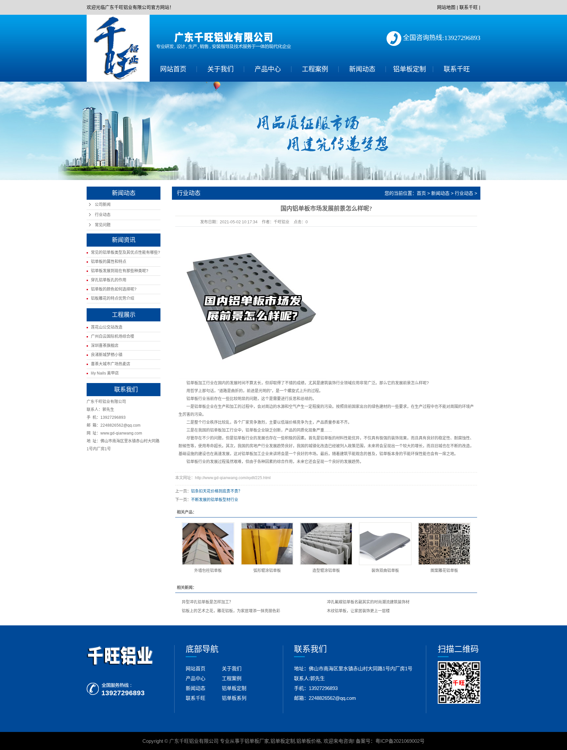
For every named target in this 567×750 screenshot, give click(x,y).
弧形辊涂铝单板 (267, 570)
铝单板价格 (308, 741)
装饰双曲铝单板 (385, 570)
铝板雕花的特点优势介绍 (112, 298)
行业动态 (103, 215)
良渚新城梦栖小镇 (106, 355)
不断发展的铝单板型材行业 (214, 499)
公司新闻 (103, 204)
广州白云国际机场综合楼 (112, 336)
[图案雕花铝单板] (444, 543)
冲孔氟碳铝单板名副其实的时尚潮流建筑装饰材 (368, 602)
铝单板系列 (234, 698)
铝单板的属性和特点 (108, 261)
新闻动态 (362, 69)
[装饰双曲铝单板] (385, 543)
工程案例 (315, 69)
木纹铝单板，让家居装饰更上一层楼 (358, 611)
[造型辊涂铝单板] (326, 543)
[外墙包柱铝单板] (208, 543)
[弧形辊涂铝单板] (267, 543)
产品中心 (268, 69)
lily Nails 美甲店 (105, 373)
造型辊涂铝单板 (326, 570)
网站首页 (173, 69)
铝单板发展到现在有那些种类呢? (119, 271)
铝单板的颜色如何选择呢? (113, 289)
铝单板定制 (409, 69)
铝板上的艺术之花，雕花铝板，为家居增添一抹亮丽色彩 (231, 611)
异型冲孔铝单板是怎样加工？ (207, 602)
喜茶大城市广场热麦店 (110, 364)
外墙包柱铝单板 (208, 570)
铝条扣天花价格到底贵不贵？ (216, 491)
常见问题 (103, 225)
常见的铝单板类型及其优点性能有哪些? (125, 252)
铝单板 (192, 383)
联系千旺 (468, 7)
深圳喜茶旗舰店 (104, 345)
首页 (421, 193)
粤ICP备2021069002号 (400, 741)
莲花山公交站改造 (106, 327)
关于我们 (220, 69)
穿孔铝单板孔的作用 (108, 280)
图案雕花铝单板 (444, 570)
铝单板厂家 (256, 741)
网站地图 (446, 7)
